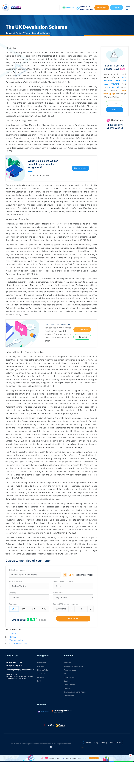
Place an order (80, 168)
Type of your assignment (64, 581)
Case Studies (69, 685)
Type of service (15, 581)
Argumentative (70, 670)
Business (67, 681)
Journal (12, 633)
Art (65, 674)
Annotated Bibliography (73, 666)
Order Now (41, 663)
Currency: (13, 604)
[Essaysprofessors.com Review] (62, 711)
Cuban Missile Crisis (18, 643)
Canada (12, 637)
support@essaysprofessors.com (19, 669)
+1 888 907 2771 (86, 6)
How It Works (42, 670)
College (67, 688)
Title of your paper (17, 570)
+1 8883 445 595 (86, 9)
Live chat (70, 7)
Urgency (12, 593)
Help (115, 103)
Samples (9, 33)
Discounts (41, 666)
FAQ (39, 681)
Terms (88, 743)
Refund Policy (115, 743)
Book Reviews (69, 677)
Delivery (104, 743)
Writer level (58, 593)
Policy (95, 743)
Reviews (40, 677)
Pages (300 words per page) (65, 604)
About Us (41, 674)
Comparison (69, 695)
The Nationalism (16, 640)
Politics (19, 33)
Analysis (67, 663)
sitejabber (45, 711)
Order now (102, 8)
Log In (116, 8)
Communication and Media (74, 692)
